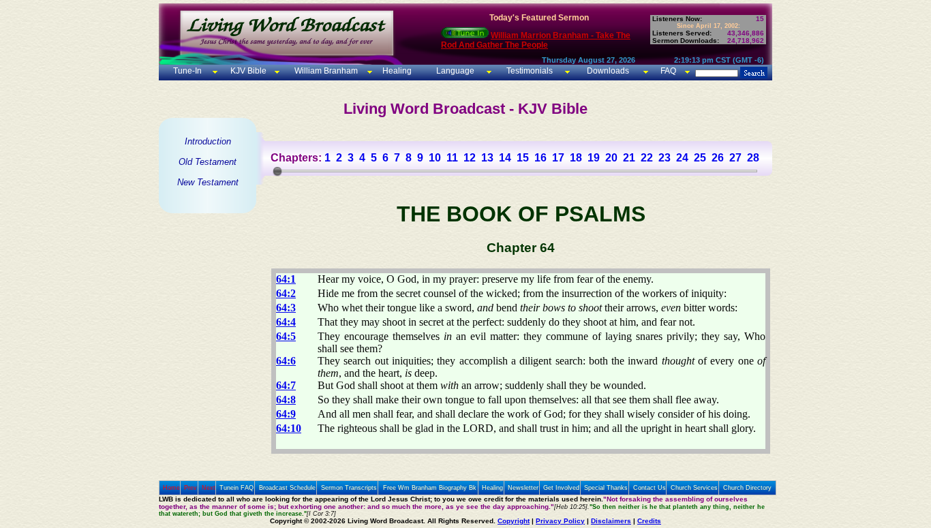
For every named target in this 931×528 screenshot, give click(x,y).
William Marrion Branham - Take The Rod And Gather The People (535, 40)
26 (718, 158)
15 (523, 158)
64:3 (286, 307)
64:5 (286, 336)
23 (664, 158)
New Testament (208, 182)
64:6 (286, 361)
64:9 (286, 414)
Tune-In (187, 71)
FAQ (668, 71)
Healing (396, 71)
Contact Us (649, 487)
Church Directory (747, 487)
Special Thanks (606, 487)
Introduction (208, 141)
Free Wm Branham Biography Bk (429, 487)
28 (753, 158)
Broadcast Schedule (287, 487)
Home (171, 487)
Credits (649, 521)
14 (505, 158)
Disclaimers (611, 521)
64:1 (286, 279)
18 (576, 158)
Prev (190, 487)
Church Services (694, 487)
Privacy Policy (560, 521)
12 (469, 158)
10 (435, 158)
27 (735, 158)
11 (452, 158)
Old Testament (207, 162)
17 (558, 158)
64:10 (288, 428)
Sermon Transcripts (349, 487)
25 (700, 158)
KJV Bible (247, 71)
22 (647, 158)
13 (487, 158)
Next (208, 487)
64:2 (286, 293)
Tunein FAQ (236, 487)
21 (629, 158)
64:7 (286, 385)
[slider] (277, 171)
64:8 (286, 399)
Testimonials (529, 71)
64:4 (286, 322)
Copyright (514, 521)
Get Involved (561, 487)
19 (593, 158)
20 (611, 158)
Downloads (608, 71)
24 (682, 158)
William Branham (325, 71)
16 (540, 158)
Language (454, 71)
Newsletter (523, 487)
